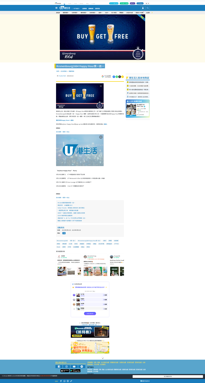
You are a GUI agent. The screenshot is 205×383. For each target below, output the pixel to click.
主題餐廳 (76, 247)
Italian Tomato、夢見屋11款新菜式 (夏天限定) (71, 208)
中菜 (69, 247)
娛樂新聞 (90, 8)
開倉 (95, 244)
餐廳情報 (71, 71)
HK (64, 3)
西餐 (110, 240)
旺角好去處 (138, 362)
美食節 (65, 244)
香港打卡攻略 (139, 13)
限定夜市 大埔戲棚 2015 (65, 205)
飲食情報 (64, 71)
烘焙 (76, 244)
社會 (144, 362)
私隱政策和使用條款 (45, 376)
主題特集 (148, 13)
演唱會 (58, 13)
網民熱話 (89, 369)
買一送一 (73, 240)
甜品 (83, 247)
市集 (95, 362)
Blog (87, 3)
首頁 (57, 71)
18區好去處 (129, 13)
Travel (69, 3)
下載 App (141, 3)
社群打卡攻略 (125, 3)
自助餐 (116, 240)
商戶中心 (132, 3)
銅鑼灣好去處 (114, 362)
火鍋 (71, 244)
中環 (64, 233)
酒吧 (64, 247)
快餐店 (89, 244)
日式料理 (101, 244)
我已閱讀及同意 (168, 376)
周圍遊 (121, 13)
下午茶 (117, 244)
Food (75, 3)
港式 (105, 240)
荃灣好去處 (130, 362)
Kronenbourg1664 (62, 240)
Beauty (81, 3)
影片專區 (114, 13)
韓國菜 (82, 244)
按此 (105, 124)
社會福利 (103, 364)
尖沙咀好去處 (105, 362)
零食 (88, 247)
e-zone (93, 3)
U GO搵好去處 (114, 3)
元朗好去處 (122, 362)
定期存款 (97, 8)
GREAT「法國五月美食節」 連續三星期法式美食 (71, 213)
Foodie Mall (62, 76)
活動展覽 (90, 362)
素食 (58, 244)
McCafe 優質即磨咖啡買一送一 (66, 203)
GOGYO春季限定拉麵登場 (65, 215)
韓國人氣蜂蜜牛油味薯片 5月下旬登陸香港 (70, 221)
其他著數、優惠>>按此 (62, 132)
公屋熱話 (84, 8)
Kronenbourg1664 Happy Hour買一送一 (90, 240)
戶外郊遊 (96, 364)
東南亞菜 (109, 244)
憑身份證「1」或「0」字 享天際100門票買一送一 (72, 218)
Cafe (58, 247)
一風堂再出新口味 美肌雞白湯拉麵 (68, 210)
